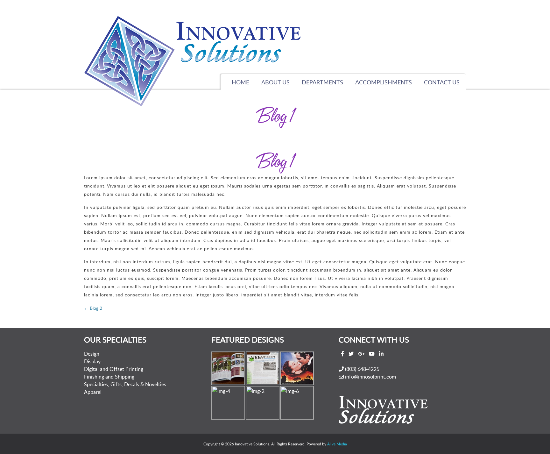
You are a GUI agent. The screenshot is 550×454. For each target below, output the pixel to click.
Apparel (93, 391)
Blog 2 (93, 308)
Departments (322, 82)
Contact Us (442, 82)
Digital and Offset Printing (113, 368)
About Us (275, 82)
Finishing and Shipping (109, 376)
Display (92, 361)
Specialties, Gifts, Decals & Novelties (125, 384)
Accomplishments (383, 82)
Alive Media (337, 443)
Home (240, 82)
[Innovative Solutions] (192, 63)
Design (91, 353)
